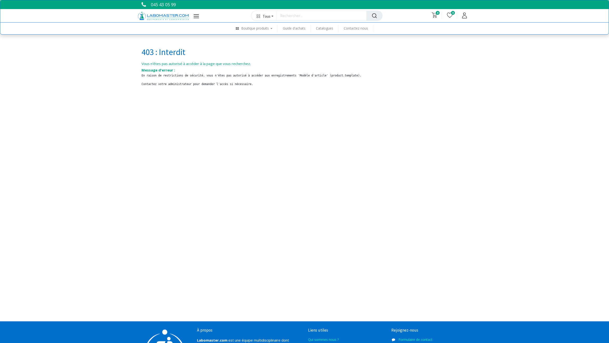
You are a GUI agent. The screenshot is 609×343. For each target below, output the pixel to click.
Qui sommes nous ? (324, 339)
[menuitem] (257, 28)
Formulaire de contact (415, 339)
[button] (263, 15)
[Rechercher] (374, 15)
